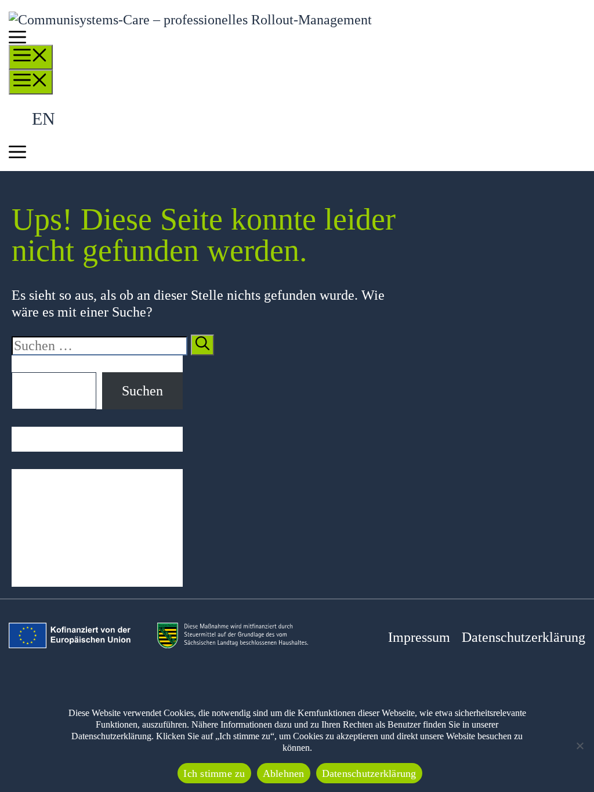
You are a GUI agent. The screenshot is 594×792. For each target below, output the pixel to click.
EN (43, 118)
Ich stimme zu (214, 773)
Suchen (32, 363)
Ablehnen (284, 773)
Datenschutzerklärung (523, 637)
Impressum (419, 637)
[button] (17, 39)
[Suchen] (202, 345)
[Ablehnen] (579, 745)
